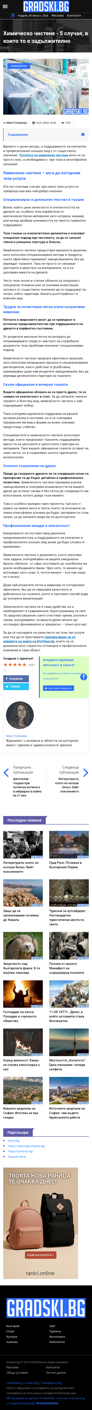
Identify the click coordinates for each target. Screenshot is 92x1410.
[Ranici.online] (40, 1223)
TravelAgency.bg (51, 1383)
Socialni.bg (31, 1383)
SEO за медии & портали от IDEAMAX (30, 1398)
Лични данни (56, 1373)
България (12, 1326)
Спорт (10, 1331)
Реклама (58, 15)
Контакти (74, 15)
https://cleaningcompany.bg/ (26, 1146)
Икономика (57, 1336)
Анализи (12, 1342)
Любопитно (57, 1342)
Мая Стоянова (17, 122)
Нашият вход (17, 1156)
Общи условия (17, 1373)
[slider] (15, 664)
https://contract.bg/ (20, 1151)
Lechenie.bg (14, 1383)
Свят (52, 1326)
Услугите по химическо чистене (43, 155)
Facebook (15, 678)
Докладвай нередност (60, 688)
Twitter (15, 686)
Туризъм (55, 1331)
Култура (11, 1336)
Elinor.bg (13, 1141)
